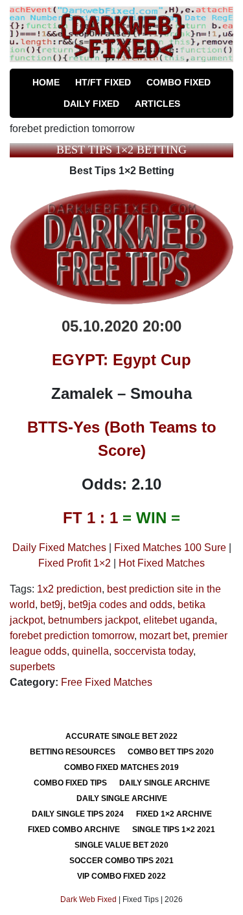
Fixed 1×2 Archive (174, 814)
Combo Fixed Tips (70, 782)
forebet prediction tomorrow (72, 635)
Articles (157, 103)
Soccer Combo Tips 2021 (121, 860)
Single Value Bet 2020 (121, 845)
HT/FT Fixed (103, 82)
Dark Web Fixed (88, 899)
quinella (90, 651)
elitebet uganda (178, 620)
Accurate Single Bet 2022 (121, 736)
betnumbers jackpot (93, 620)
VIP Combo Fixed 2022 (121, 876)
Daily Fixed (91, 103)
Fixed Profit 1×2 (74, 563)
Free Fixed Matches (106, 682)
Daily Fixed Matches (59, 547)
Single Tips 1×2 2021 (173, 829)
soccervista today (153, 651)
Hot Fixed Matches (162, 563)
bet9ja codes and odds (120, 604)
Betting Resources (72, 751)
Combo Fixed (178, 82)
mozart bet (163, 635)
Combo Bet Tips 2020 (171, 751)
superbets (32, 666)
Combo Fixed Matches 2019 (121, 767)
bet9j (51, 604)
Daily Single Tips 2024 (78, 814)
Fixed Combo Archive (74, 829)
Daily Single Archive (164, 782)
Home (46, 82)
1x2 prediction (69, 588)
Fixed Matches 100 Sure (170, 547)
